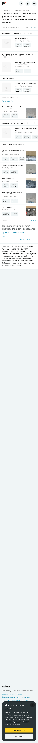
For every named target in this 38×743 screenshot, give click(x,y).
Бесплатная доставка (20, 700)
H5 (35, 27)
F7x (26, 27)
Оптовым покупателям (10, 697)
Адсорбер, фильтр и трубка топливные (17, 55)
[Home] (4, 3)
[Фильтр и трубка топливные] (6, 133)
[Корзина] (27, 3)
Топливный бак (8, 98)
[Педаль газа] (6, 87)
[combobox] (21, 3)
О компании (26, 697)
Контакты (6, 700)
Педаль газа (7, 78)
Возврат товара (8, 694)
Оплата (19, 694)
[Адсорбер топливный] (6, 43)
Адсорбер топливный (10, 33)
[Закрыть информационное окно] (32, 705)
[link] (21, 10)
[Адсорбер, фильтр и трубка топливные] (6, 67)
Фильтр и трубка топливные (13, 123)
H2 (31, 27)
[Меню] (34, 3)
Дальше (33, 220)
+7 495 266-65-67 (24, 240)
